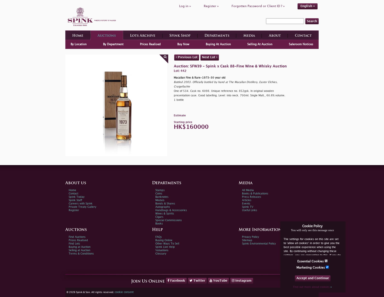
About (275, 36)
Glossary (160, 254)
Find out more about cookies (312, 287)
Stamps (160, 190)
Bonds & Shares (165, 203)
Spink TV (247, 207)
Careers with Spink (80, 203)
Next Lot (209, 57)
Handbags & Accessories (171, 210)
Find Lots (74, 243)
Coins (158, 193)
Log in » (185, 6)
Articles (246, 200)
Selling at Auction (79, 250)
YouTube (219, 280)
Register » (211, 6)
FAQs (158, 237)
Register (74, 210)
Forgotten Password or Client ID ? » (258, 6)
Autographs (162, 207)
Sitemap (247, 240)
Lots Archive (142, 36)
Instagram (243, 280)
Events (246, 203)
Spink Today (76, 197)
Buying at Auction (79, 247)
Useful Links (249, 210)
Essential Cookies (311, 261)
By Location (79, 44)
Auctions (107, 36)
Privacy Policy (250, 237)
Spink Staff (75, 200)
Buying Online (163, 240)
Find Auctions (77, 237)
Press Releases (251, 197)
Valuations (161, 250)
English (306, 6)
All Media (248, 190)
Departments (216, 36)
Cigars (159, 217)
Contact (303, 36)
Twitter (198, 280)
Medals (159, 200)
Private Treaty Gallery (82, 207)
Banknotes (161, 197)
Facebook (177, 280)
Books (159, 223)
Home (77, 36)
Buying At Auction (218, 44)
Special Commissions (168, 220)
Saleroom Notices (301, 44)
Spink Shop (179, 36)
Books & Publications (255, 193)
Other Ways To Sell (167, 243)
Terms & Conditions (81, 254)
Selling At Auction (259, 44)
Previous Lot (187, 57)
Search (312, 21)
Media (249, 36)
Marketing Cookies (311, 267)
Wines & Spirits (164, 213)
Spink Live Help (165, 247)
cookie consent (124, 292)
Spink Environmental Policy (259, 243)
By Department (113, 44)
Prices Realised (150, 44)
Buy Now (183, 44)
